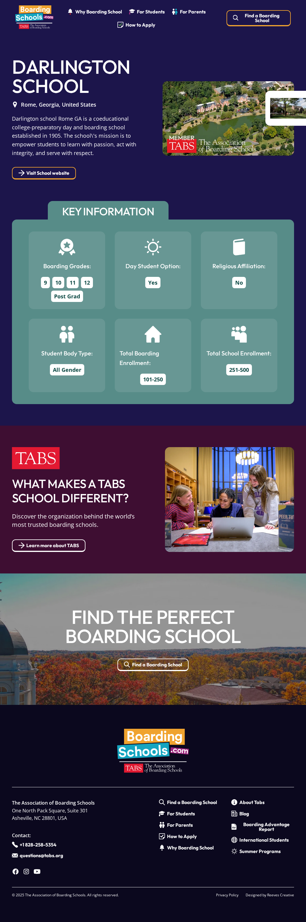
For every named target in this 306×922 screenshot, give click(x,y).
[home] (34, 18)
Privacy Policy (227, 895)
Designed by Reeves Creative (270, 895)
